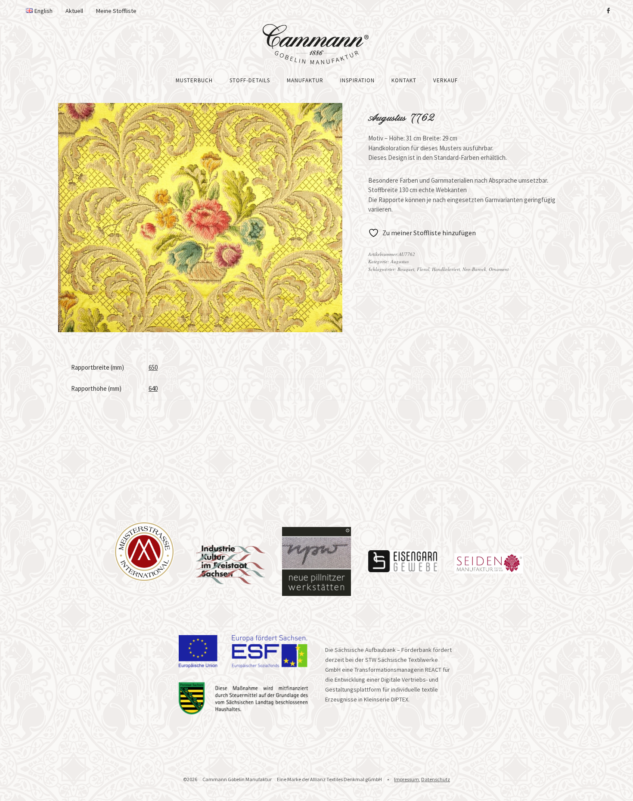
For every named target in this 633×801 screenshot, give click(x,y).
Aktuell (74, 11)
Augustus (400, 261)
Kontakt (403, 80)
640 (153, 388)
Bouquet (405, 269)
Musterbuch (194, 80)
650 (153, 367)
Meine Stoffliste (116, 11)
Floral (423, 269)
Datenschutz (435, 779)
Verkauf (445, 80)
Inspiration (357, 80)
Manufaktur (305, 80)
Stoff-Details (250, 80)
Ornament (499, 269)
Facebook (608, 10)
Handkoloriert (446, 269)
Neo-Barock (474, 269)
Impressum (406, 779)
